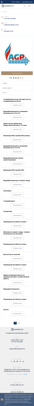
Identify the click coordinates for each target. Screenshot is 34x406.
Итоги (4, 92)
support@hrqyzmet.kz (27, 2)
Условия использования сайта (17, 333)
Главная (5, 83)
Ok (2, 399)
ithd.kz (25, 374)
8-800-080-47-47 (17, 385)
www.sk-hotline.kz (17, 392)
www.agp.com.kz (8, 31)
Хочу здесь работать (17, 73)
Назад (5, 11)
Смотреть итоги (17, 105)
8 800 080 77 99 (17, 340)
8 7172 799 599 (16, 2)
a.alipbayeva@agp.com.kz (11, 24)
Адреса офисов (7, 88)
